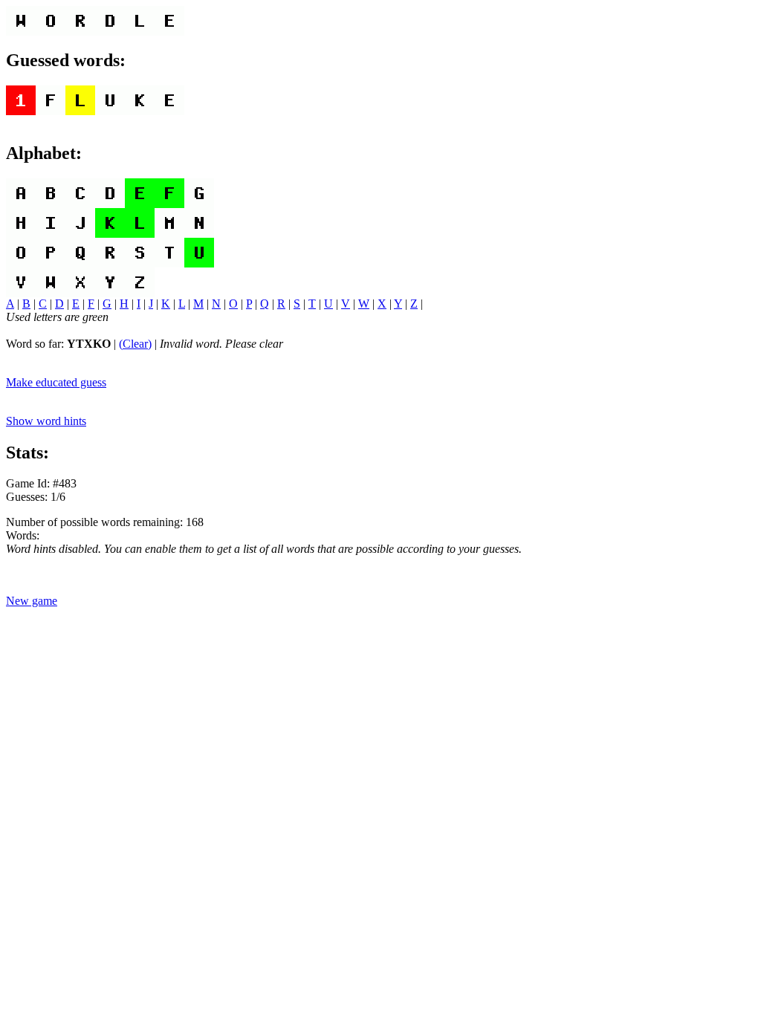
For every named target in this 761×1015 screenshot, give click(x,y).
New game (31, 600)
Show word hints (46, 421)
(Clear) (135, 343)
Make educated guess (56, 382)
